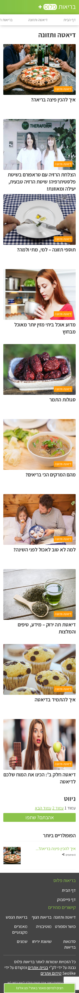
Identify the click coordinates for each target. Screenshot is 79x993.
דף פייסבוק (66, 899)
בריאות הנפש (16, 917)
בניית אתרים (38, 967)
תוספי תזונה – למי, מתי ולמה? (46, 249)
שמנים (22, 941)
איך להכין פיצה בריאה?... (56, 848)
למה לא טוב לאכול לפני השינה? (44, 549)
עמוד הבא (43, 808)
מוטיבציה (44, 926)
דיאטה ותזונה (38, 19)
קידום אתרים (51, 973)
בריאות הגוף (42, 917)
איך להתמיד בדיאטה (55, 699)
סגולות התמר (62, 399)
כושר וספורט (65, 926)
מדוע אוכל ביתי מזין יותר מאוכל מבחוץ (45, 328)
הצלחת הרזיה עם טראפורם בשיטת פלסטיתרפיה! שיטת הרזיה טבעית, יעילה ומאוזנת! (42, 179)
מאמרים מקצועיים (19, 929)
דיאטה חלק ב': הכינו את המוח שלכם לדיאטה (40, 778)
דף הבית (69, 19)
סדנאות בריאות (69, 944)
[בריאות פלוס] (57, 7)
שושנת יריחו (42, 941)
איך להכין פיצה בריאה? (53, 99)
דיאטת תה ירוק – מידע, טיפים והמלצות (47, 628)
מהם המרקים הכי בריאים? (50, 474)
